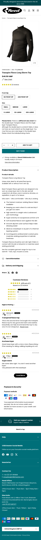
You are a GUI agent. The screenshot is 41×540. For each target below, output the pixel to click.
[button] (33, 10)
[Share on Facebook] (13, 273)
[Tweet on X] (9, 273)
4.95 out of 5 (25, 283)
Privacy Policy (26, 535)
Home (3, 18)
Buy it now (20, 151)
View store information (12, 162)
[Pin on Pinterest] (17, 273)
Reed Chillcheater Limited (13, 535)
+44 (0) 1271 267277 (9, 504)
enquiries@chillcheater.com (13, 477)
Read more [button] (24, 327)
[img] (6, 310)
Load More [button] (20, 375)
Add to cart (27, 145)
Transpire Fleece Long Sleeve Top (16, 18)
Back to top (20, 429)
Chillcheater (6, 70)
